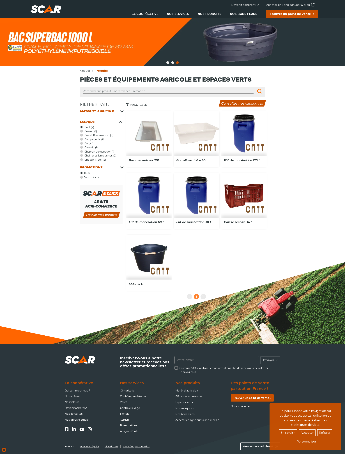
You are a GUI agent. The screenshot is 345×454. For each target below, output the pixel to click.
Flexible (124, 413)
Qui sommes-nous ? (77, 390)
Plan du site (111, 446)
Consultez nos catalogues (242, 103)
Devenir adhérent (243, 4)
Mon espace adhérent (258, 446)
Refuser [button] (324, 432)
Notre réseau (73, 396)
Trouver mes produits (101, 214)
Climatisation (128, 390)
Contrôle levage (130, 408)
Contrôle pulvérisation (133, 396)
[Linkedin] (74, 429)
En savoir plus (187, 372)
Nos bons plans (243, 14)
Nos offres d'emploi (77, 419)
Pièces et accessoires (188, 396)
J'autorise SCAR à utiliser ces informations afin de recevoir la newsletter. (224, 370)
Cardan (124, 419)
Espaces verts (184, 402)
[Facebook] (66, 429)
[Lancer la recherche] (259, 91)
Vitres (123, 402)
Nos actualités (73, 413)
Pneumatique (128, 425)
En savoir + (288, 432)
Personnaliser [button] (306, 441)
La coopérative (145, 14)
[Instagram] (90, 429)
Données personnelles (136, 446)
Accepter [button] (307, 432)
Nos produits (209, 14)
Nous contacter (240, 406)
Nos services (178, 14)
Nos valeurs (72, 402)
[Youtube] (81, 429)
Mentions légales (89, 446)
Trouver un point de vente (290, 14)
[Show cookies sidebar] (4, 450)
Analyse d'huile (129, 431)
